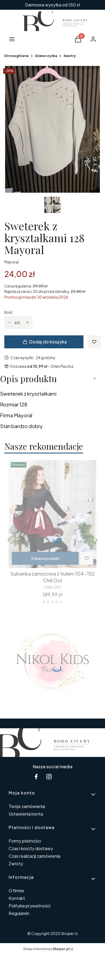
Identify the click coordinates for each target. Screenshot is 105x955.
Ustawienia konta (26, 814)
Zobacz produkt (45, 558)
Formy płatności (25, 841)
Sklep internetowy (46, 949)
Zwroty (16, 863)
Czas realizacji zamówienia (34, 856)
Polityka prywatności (29, 906)
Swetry (70, 56)
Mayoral (11, 261)
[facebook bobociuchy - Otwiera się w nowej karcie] (36, 776)
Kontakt (17, 898)
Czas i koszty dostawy (31, 848)
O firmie (16, 890)
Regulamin (19, 913)
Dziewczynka (46, 56)
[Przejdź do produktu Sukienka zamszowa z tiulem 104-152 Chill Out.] (52, 514)
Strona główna (16, 56)
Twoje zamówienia (27, 806)
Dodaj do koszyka (48, 342)
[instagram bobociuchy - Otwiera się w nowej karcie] (49, 776)
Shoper (67, 933)
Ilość (8, 312)
